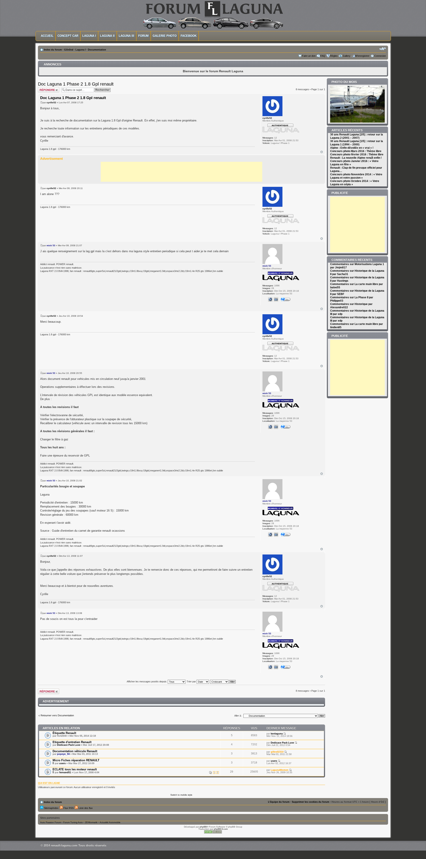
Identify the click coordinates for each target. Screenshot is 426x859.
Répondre (43, 88)
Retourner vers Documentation (57, 715)
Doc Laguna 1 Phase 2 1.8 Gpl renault (76, 84)
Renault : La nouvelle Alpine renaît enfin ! (356, 157)
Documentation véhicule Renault (75, 751)
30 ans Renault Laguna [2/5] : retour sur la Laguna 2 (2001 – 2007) (356, 136)
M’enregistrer (362, 56)
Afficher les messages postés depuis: (147, 681)
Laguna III (126, 35)
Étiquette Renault (64, 733)
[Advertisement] (181, 172)
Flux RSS (68, 808)
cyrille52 (51, 102)
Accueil (47, 35)
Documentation (97, 49)
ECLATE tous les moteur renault (75, 769)
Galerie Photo (165, 35)
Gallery (346, 56)
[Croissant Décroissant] (223, 681)
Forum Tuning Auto (73, 822)
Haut (321, 152)
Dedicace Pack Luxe (68, 745)
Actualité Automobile (110, 822)
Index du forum (53, 49)
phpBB (203, 827)
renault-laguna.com (64, 845)
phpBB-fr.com (221, 829)
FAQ (322, 56)
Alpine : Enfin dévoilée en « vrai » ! (351, 147)
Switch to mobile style (181, 795)
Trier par (192, 681)
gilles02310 (277, 751)
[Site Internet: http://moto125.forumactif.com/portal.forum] (270, 299)
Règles (334, 56)
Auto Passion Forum (50, 822)
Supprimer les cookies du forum (310, 801)
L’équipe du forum (279, 801)
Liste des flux (85, 808)
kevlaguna (277, 733)
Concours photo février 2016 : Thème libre (356, 154)
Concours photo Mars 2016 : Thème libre (355, 151)
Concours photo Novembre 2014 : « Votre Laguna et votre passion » (356, 176)
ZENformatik (91, 822)
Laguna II (107, 35)
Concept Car (67, 35)
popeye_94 (63, 754)
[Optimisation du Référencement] (213, 833)
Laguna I (89, 35)
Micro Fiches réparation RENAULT (76, 760)
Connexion (380, 56)
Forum (143, 35)
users (62, 763)
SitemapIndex (51, 808)
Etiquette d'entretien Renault (72, 742)
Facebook (189, 35)
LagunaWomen (279, 770)
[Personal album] (276, 299)
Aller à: (238, 715)
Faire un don (309, 56)
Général (68, 49)
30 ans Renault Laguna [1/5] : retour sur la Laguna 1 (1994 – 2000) (356, 143)
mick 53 (51, 245)
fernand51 (65, 772)
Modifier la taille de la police (382, 49)
